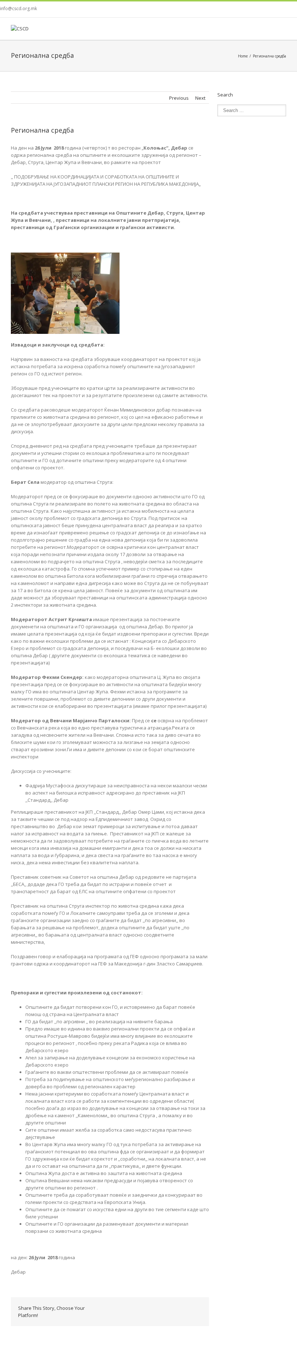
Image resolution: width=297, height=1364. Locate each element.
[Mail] (192, 1315)
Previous (179, 98)
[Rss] (260, 10)
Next (200, 98)
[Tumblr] (146, 1308)
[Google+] (157, 1308)
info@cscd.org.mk (18, 8)
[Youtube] (283, 10)
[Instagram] (295, 10)
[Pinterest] (134, 1308)
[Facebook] (237, 10)
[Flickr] (248, 10)
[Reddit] (181, 1308)
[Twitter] (271, 10)
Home (243, 56)
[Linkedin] (169, 1308)
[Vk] (192, 1308)
